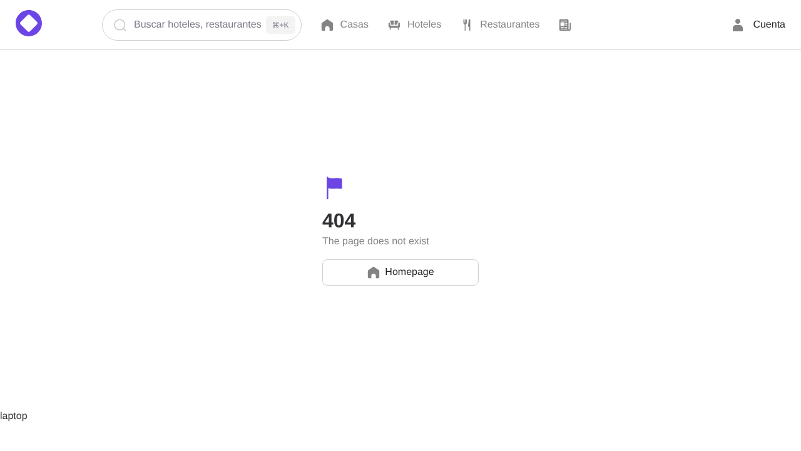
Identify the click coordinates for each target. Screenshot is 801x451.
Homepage (409, 272)
